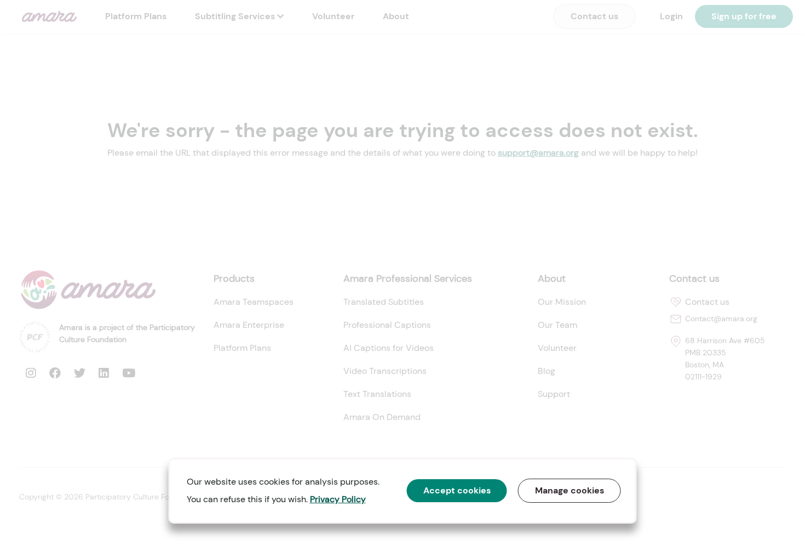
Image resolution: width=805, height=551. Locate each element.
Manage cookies (569, 490)
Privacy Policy (338, 499)
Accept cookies (457, 490)
